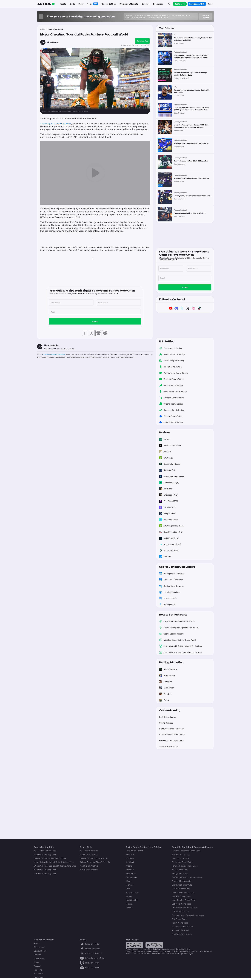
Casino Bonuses (166, 723)
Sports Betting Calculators (177, 566)
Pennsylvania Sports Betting (176, 373)
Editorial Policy (40, 951)
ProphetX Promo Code (181, 881)
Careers (37, 955)
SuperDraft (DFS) (171, 550)
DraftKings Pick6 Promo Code (184, 907)
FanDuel (167, 557)
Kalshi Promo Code (180, 870)
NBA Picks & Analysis (89, 854)
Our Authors (39, 947)
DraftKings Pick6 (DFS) (173, 526)
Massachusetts (132, 892)
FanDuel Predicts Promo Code (185, 866)
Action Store (39, 958)
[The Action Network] (46, 4)
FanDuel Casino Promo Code (171, 740)
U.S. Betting (167, 341)
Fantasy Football (56, 29)
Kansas (129, 896)
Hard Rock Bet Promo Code (183, 900)
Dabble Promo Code (180, 911)
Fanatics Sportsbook (172, 445)
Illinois (128, 881)
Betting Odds (169, 604)
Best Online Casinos (167, 717)
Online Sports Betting (173, 348)
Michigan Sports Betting (174, 398)
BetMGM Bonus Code (181, 854)
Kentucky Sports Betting (174, 410)
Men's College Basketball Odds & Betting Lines (53, 862)
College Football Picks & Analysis (94, 858)
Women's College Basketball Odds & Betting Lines (55, 866)
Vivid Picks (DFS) (171, 538)
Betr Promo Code (179, 919)
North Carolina (132, 900)
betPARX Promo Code (181, 896)
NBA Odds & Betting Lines (45, 854)
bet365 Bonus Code (180, 858)
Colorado (130, 870)
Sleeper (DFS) (170, 513)
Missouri (129, 904)
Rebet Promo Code (180, 923)
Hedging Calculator (172, 592)
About (36, 943)
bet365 (167, 439)
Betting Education (171, 662)
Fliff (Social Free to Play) (174, 476)
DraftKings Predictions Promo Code (187, 877)
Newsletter (38, 973)
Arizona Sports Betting (173, 404)
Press (36, 962)
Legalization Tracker (134, 851)
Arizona (129, 866)
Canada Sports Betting (173, 416)
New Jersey (131, 873)
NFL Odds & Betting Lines (45, 851)
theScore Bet (169, 470)
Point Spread (169, 675)
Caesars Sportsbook (172, 464)
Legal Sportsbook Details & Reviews (179, 621)
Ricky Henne (52, 42)
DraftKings (168, 458)
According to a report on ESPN (55, 123)
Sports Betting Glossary (174, 634)
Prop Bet (167, 694)
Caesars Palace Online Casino (172, 735)
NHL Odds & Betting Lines (45, 873)
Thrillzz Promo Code (180, 930)
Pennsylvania (131, 877)
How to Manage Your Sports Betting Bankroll (183, 652)
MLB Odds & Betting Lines (45, 870)
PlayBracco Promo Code (182, 926)
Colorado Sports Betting (174, 379)
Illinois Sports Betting (173, 367)
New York (130, 854)
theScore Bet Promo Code (183, 892)
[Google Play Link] (154, 945)
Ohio (128, 889)
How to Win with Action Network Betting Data (183, 646)
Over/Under (169, 688)
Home (42, 29)
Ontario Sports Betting (173, 422)
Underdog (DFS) (171, 495)
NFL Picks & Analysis (89, 851)
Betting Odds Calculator (174, 573)
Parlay (166, 700)
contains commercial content (54, 354)
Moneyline (168, 681)
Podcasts (38, 970)
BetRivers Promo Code (181, 904)
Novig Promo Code (180, 873)
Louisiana (130, 858)
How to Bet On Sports (173, 614)
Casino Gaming (169, 710)
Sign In (210, 4)
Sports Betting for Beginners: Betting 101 (181, 628)
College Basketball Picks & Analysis (95, 862)
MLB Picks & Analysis (89, 866)
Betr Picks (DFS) (171, 519)
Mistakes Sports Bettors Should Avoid (180, 640)
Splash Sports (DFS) (172, 544)
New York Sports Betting (174, 354)
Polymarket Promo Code (182, 862)
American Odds (170, 669)
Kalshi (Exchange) (171, 482)
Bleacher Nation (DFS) (173, 532)
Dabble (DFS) (169, 507)
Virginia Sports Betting (173, 385)
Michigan (129, 885)
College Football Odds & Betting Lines (50, 858)
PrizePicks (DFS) (171, 501)
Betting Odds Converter (174, 586)
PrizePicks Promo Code (182, 934)
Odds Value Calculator (173, 580)
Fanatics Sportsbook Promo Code (186, 851)
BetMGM (167, 451)
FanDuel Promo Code (181, 889)
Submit (95, 321)
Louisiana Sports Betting (174, 360)
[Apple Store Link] (134, 945)
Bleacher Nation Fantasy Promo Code (188, 915)
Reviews (164, 432)
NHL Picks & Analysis (89, 870)
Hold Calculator (170, 598)
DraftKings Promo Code (182, 885)
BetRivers (168, 489)
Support (37, 966)
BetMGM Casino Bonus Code (171, 729)
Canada (129, 907)
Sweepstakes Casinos (168, 746)
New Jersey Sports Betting (175, 391)
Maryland (130, 862)
